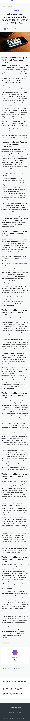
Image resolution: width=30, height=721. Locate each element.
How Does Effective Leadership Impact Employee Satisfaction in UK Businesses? (13, 688)
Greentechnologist (15, 707)
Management (9, 6)
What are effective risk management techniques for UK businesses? (12, 693)
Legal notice (12, 712)
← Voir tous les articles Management (11, 668)
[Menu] (17, 1)
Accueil (3, 6)
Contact (19, 712)
